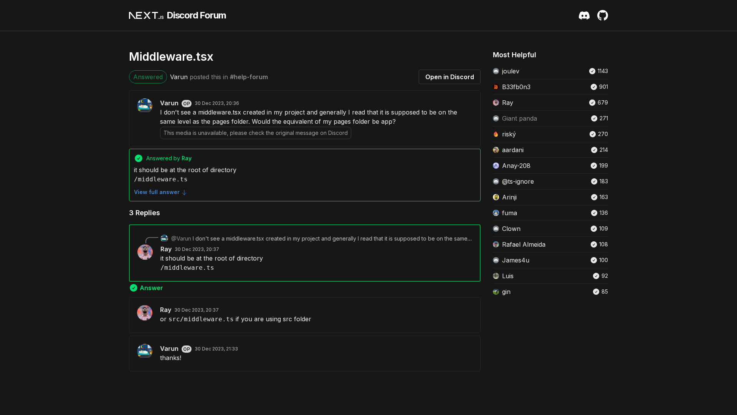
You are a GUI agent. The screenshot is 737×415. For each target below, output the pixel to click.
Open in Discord (449, 77)
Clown (511, 228)
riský (509, 134)
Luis (508, 276)
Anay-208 (516, 165)
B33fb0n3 (516, 87)
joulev (510, 71)
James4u (515, 260)
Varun (179, 77)
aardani (513, 150)
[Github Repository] (602, 15)
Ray (166, 249)
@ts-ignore (518, 181)
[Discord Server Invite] (584, 15)
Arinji (509, 197)
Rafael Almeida (523, 244)
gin (506, 291)
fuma (509, 213)
